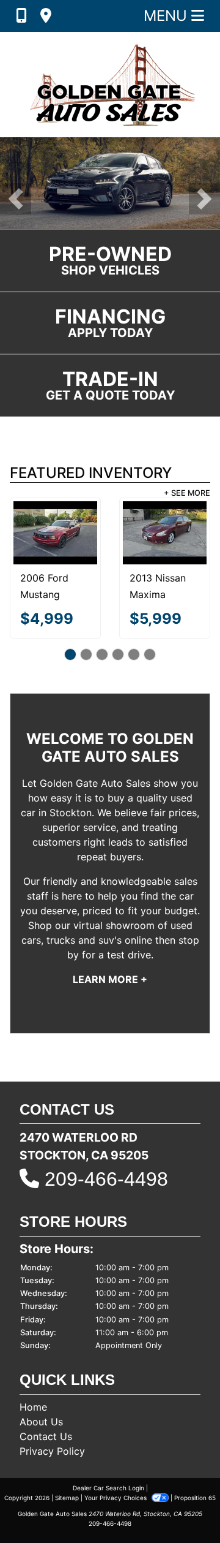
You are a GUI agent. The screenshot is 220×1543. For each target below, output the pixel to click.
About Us (41, 1422)
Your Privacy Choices (116, 1497)
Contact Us (46, 1436)
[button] (15, 198)
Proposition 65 (195, 1497)
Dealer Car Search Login (108, 1488)
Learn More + (110, 979)
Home (33, 1407)
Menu (167, 16)
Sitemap (67, 1497)
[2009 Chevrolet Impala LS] (107, 532)
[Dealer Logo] (110, 84)
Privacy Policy (52, 1451)
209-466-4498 (106, 1179)
